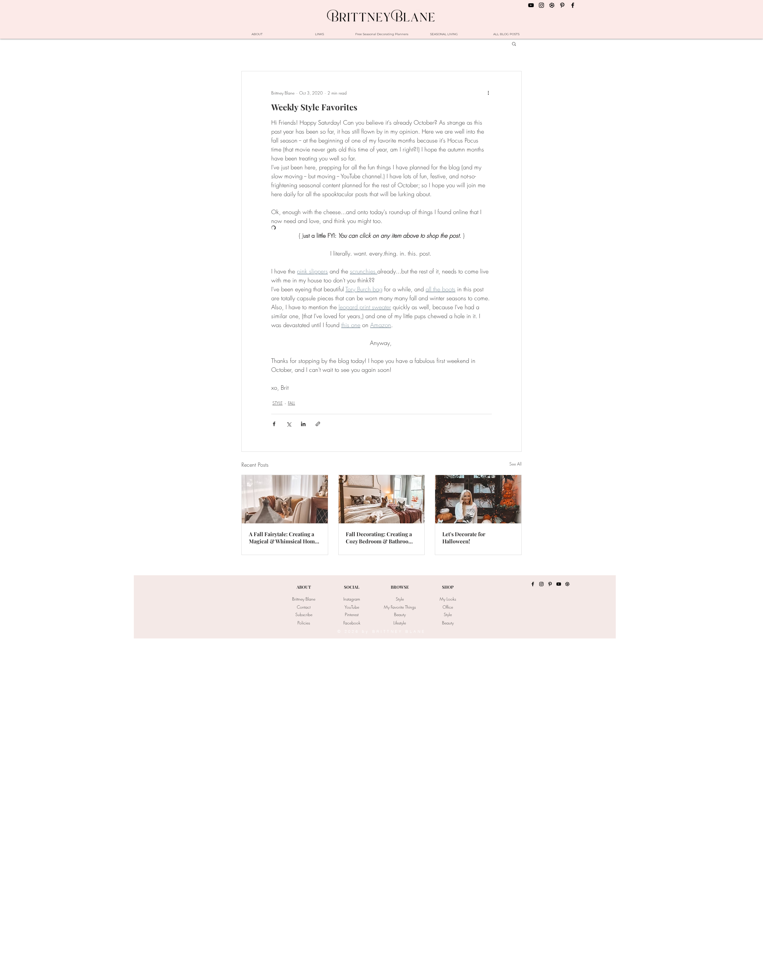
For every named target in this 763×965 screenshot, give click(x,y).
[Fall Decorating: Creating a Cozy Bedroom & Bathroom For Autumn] (382, 499)
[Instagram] (541, 584)
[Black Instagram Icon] (541, 5)
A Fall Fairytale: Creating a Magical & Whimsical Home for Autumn (283, 538)
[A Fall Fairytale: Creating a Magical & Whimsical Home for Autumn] (285, 499)
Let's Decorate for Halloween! (463, 538)
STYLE (277, 403)
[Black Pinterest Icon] (562, 5)
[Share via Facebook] (274, 424)
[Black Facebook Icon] (572, 5)
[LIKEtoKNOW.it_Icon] (551, 5)
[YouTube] (559, 584)
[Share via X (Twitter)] (288, 424)
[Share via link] (318, 424)
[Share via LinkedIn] (303, 424)
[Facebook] (533, 584)
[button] (514, 43)
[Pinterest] (550, 584)
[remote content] (381, 228)
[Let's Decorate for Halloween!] (478, 499)
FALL (291, 403)
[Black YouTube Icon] (531, 5)
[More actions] (488, 92)
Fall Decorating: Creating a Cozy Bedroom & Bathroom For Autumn (379, 538)
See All (515, 464)
